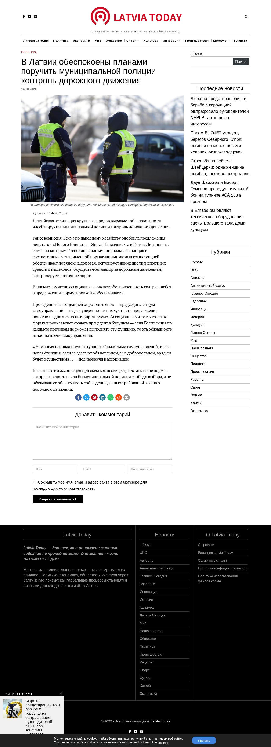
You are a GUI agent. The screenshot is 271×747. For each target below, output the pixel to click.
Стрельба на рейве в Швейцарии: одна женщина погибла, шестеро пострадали (220, 166)
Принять (204, 740)
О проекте (206, 545)
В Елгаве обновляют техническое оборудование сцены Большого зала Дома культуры (218, 219)
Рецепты (197, 379)
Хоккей (196, 403)
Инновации (199, 309)
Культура (198, 325)
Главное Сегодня (204, 293)
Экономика (199, 411)
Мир (194, 340)
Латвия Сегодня (203, 332)
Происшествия (202, 372)
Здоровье (198, 301)
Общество (199, 356)
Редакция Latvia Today (215, 552)
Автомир (197, 278)
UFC (194, 270)
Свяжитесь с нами (212, 560)
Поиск (196, 53)
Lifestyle (197, 262)
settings (163, 742)
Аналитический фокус (208, 285)
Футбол (196, 395)
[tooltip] (23, 16)
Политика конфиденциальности (223, 568)
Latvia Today (160, 721)
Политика (28, 52)
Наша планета (202, 348)
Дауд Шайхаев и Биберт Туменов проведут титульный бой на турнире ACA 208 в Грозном (220, 191)
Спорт (195, 387)
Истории (197, 317)
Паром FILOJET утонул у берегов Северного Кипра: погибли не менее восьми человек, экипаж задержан (217, 142)
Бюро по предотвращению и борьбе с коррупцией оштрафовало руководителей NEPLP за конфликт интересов (220, 111)
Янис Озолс (59, 213)
